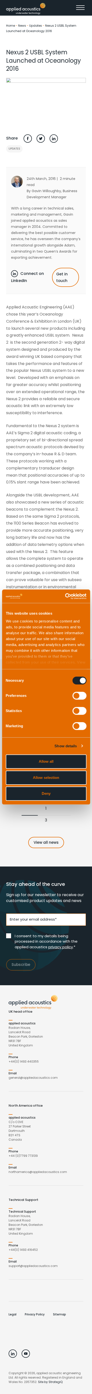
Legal (12, 1314)
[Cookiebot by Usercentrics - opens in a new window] (65, 596)
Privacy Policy (35, 1314)
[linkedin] (13, 1353)
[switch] (79, 696)
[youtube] (26, 1353)
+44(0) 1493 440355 (24, 1061)
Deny (46, 793)
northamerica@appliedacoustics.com (38, 1172)
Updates (35, 25)
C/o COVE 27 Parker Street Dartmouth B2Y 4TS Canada (20, 1131)
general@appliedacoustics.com (33, 1078)
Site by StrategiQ (50, 1382)
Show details (65, 746)
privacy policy (60, 946)
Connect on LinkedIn (27, 277)
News (22, 25)
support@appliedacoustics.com (33, 1266)
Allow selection (46, 777)
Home (10, 25)
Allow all (46, 761)
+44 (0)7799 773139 (23, 1156)
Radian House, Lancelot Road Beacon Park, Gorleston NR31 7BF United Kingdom (26, 1036)
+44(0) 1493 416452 (23, 1250)
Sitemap (59, 1314)
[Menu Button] (81, 8)
